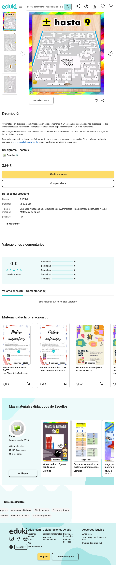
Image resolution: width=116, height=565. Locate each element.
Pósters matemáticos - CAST (14, 369)
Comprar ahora (58, 183)
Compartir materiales (52, 534)
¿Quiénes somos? (32, 535)
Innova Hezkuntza (84, 370)
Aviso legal (87, 534)
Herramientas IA (35, 546)
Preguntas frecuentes (68, 535)
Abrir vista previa (41, 100)
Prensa (31, 539)
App (29, 543)
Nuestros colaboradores (49, 538)
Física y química (60, 510)
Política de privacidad (92, 543)
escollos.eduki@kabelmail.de (25, 142)
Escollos (11, 155)
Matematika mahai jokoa (89, 367)
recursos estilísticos (21, 510)
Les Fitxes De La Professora (15, 373)
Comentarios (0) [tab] (36, 291)
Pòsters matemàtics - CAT (53, 367)
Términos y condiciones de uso (94, 538)
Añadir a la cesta (58, 174)
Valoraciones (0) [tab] (12, 291)
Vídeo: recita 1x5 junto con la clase (54, 465)
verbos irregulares (42, 515)
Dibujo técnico (42, 510)
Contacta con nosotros (69, 540)
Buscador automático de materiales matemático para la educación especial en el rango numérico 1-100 (86, 465)
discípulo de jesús (20, 515)
